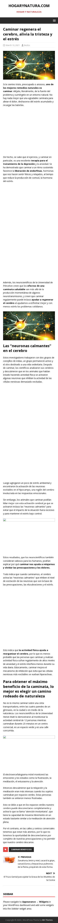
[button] (53, 20)
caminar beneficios (21, 849)
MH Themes (47, 920)
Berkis (27, 45)
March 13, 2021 (13, 45)
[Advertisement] (29, 131)
